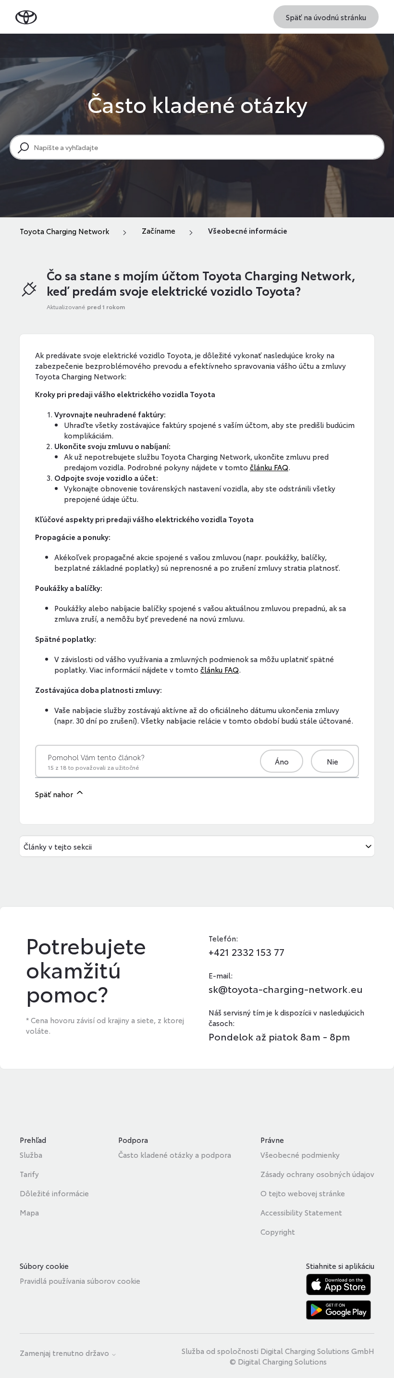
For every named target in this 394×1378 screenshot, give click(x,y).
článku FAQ (269, 467)
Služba (31, 1154)
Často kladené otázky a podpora (174, 1154)
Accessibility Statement (301, 1212)
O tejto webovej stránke (302, 1193)
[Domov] (26, 16)
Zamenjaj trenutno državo (65, 1353)
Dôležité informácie (54, 1193)
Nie (332, 761)
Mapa (29, 1212)
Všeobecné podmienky (300, 1154)
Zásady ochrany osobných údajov (317, 1173)
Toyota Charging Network (64, 230)
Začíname (158, 230)
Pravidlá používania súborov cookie (80, 1280)
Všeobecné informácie (247, 230)
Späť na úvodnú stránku (326, 17)
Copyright (277, 1231)
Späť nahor (55, 794)
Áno (282, 761)
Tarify (29, 1173)
